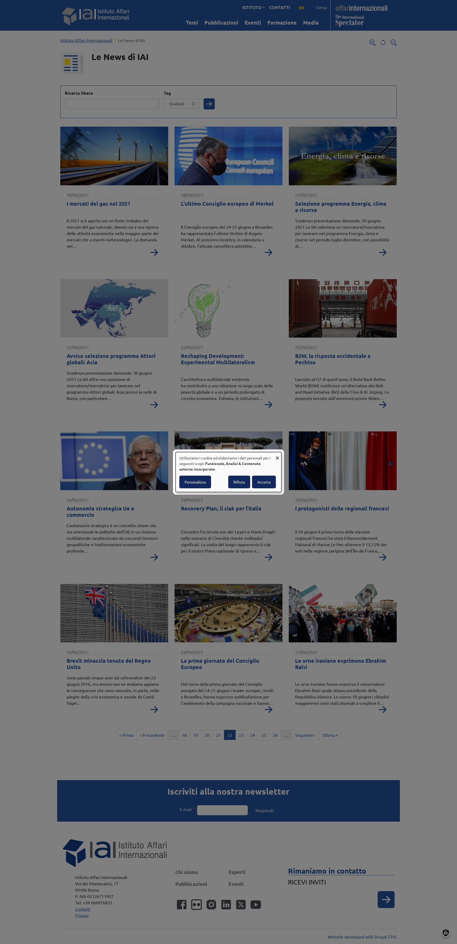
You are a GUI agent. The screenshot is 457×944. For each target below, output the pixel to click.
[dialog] (228, 472)
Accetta (264, 482)
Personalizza (195, 482)
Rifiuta (239, 482)
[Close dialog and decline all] (277, 455)
